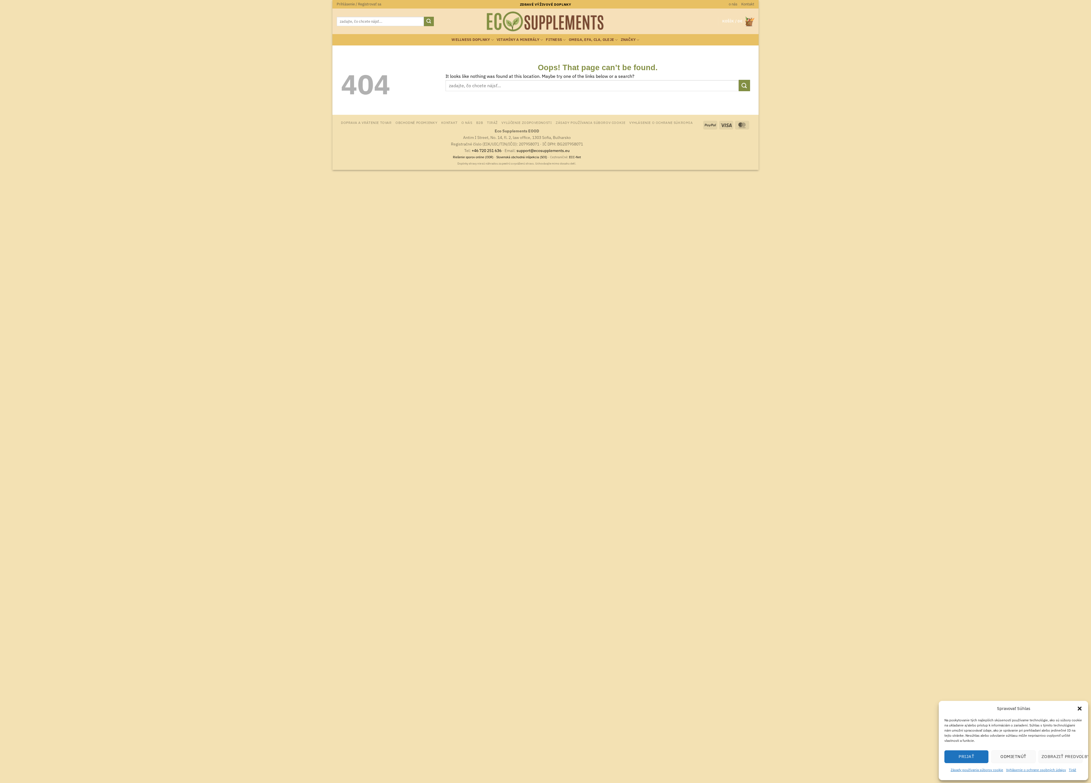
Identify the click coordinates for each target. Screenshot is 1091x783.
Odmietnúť (1013, 756)
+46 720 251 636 (486, 150)
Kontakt (747, 4)
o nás (733, 4)
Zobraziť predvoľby (1062, 756)
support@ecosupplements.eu (543, 150)
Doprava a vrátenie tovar (366, 122)
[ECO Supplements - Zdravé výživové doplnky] (545, 21)
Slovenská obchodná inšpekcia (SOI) (521, 157)
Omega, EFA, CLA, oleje (591, 39)
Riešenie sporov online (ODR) (473, 157)
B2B (479, 122)
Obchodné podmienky (416, 122)
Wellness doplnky (470, 39)
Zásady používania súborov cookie (977, 770)
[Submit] (429, 21)
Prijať (966, 756)
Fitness (554, 39)
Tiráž (1072, 770)
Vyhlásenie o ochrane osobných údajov (1036, 770)
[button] (1079, 708)
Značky (628, 39)
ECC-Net (575, 157)
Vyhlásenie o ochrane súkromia (661, 122)
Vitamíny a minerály (518, 39)
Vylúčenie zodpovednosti (526, 122)
